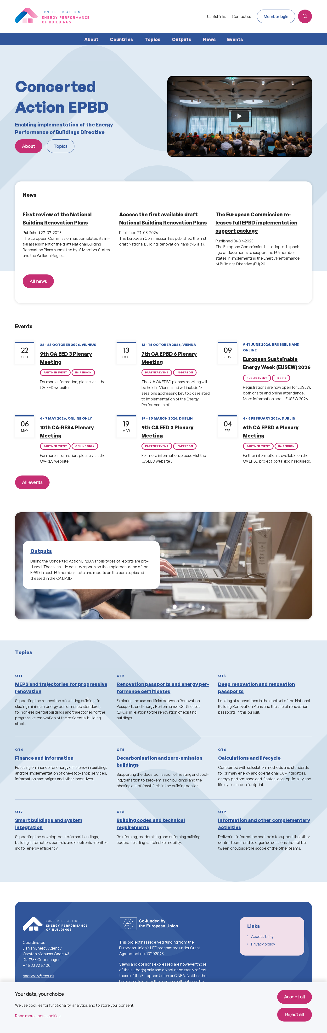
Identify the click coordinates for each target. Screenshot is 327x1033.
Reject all (294, 1014)
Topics (152, 39)
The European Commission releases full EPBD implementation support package (256, 222)
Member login (276, 16)
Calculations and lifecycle (249, 758)
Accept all (294, 997)
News (209, 39)
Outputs (181, 39)
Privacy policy (263, 944)
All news (38, 281)
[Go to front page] (109, 16)
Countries (121, 39)
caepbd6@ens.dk (38, 975)
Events (235, 39)
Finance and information (44, 758)
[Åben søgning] (305, 16)
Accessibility (262, 936)
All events (32, 482)
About (91, 39)
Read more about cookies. (38, 1015)
